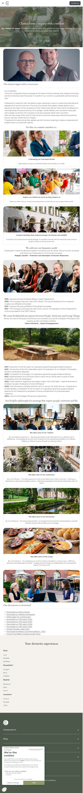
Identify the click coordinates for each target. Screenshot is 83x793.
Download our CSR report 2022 (19, 619)
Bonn (5, 673)
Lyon (5, 655)
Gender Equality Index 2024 (17, 629)
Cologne (6, 669)
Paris (5, 651)
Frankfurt (6, 676)
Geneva (6, 699)
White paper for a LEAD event (18, 617)
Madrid (6, 680)
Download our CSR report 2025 (19, 627)
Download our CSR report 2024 (19, 624)
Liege (5, 705)
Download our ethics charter (18, 612)
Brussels (6, 702)
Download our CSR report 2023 (19, 622)
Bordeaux (6, 661)
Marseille (6, 658)
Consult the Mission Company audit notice (23, 634)
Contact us (75, 3)
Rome (5, 691)
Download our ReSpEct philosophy (20, 614)
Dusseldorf (8, 665)
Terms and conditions (47, 780)
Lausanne (7, 694)
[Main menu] (3, 3)
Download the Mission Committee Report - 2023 (25, 632)
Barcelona (6, 684)
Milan (5, 687)
